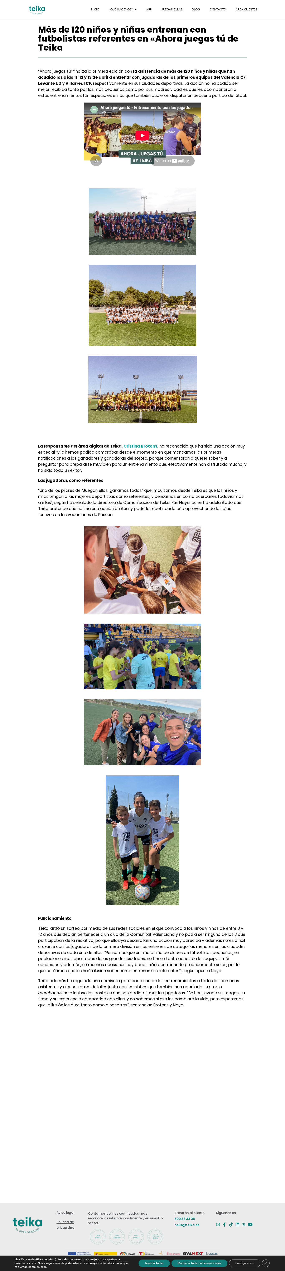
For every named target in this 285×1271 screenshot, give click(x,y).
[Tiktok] (231, 1225)
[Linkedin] (237, 1225)
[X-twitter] (244, 1225)
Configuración (244, 1263)
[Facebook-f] (224, 1225)
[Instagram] (218, 1225)
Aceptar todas (154, 1263)
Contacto (218, 9)
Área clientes (246, 9)
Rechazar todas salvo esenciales (199, 1263)
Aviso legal (65, 1212)
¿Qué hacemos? (121, 9)
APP (149, 9)
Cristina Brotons (140, 446)
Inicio (95, 9)
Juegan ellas (171, 9)
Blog (196, 9)
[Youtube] (250, 1225)
